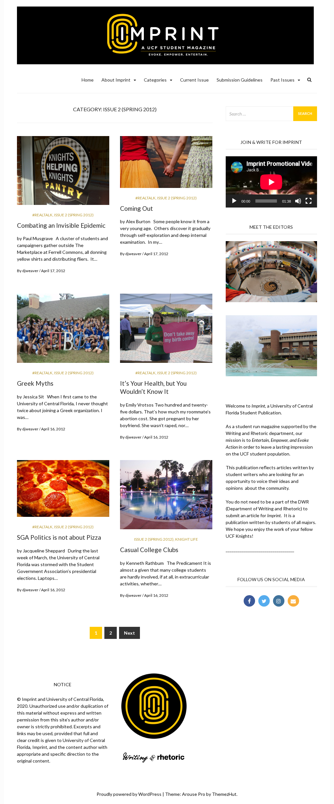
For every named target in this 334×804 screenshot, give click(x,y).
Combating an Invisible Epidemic (61, 225)
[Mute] (298, 201)
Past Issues (282, 80)
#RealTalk (42, 214)
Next (129, 633)
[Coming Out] (166, 164)
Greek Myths (35, 383)
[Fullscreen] (308, 201)
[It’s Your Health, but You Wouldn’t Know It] (166, 331)
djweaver (30, 270)
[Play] (234, 201)
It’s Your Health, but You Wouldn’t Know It (153, 387)
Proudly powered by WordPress (129, 794)
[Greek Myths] (63, 331)
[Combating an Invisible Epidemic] (63, 173)
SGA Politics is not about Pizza (59, 537)
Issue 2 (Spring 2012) (74, 214)
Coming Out (136, 208)
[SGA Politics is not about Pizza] (63, 491)
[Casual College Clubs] (166, 497)
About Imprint (115, 80)
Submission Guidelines (240, 80)
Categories (155, 80)
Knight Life (186, 539)
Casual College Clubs (149, 549)
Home (88, 80)
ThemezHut (224, 794)
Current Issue (194, 80)
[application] (271, 182)
